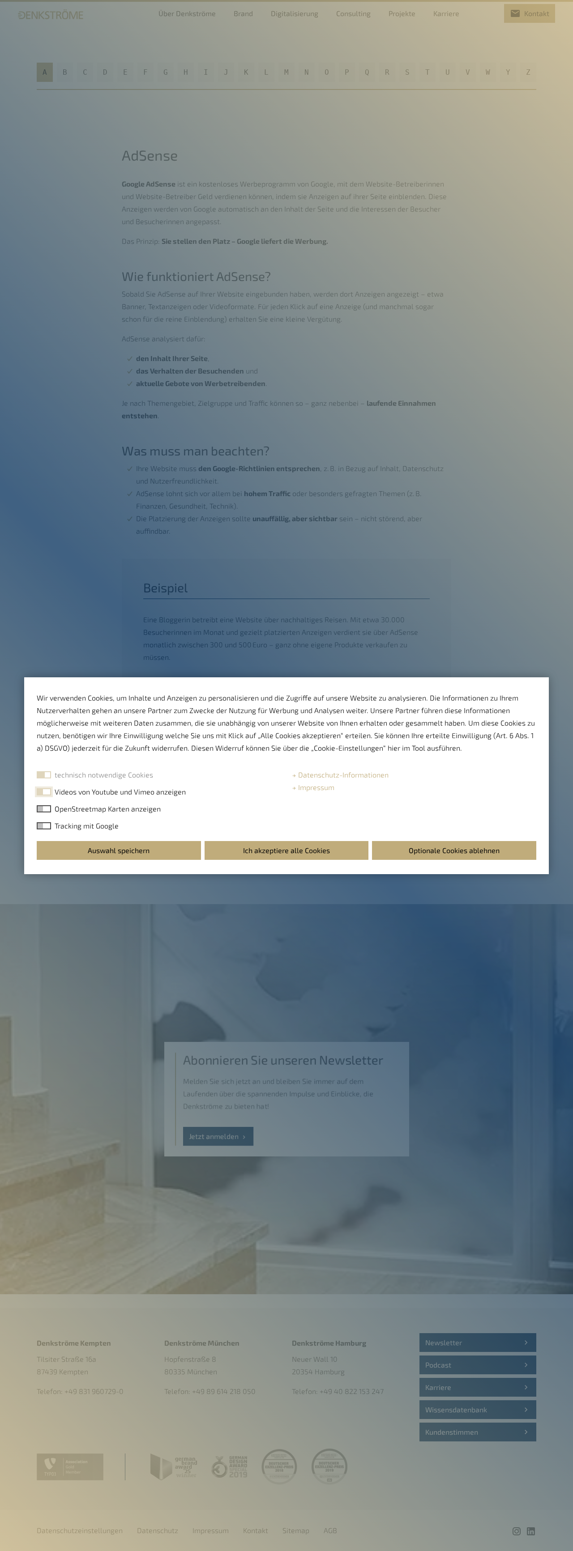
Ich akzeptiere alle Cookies (286, 850)
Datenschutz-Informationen (342, 774)
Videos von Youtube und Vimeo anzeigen (120, 791)
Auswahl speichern (119, 850)
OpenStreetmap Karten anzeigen (108, 808)
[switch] (44, 791)
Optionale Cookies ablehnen (454, 850)
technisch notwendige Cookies (104, 774)
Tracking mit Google (87, 825)
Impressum (315, 787)
